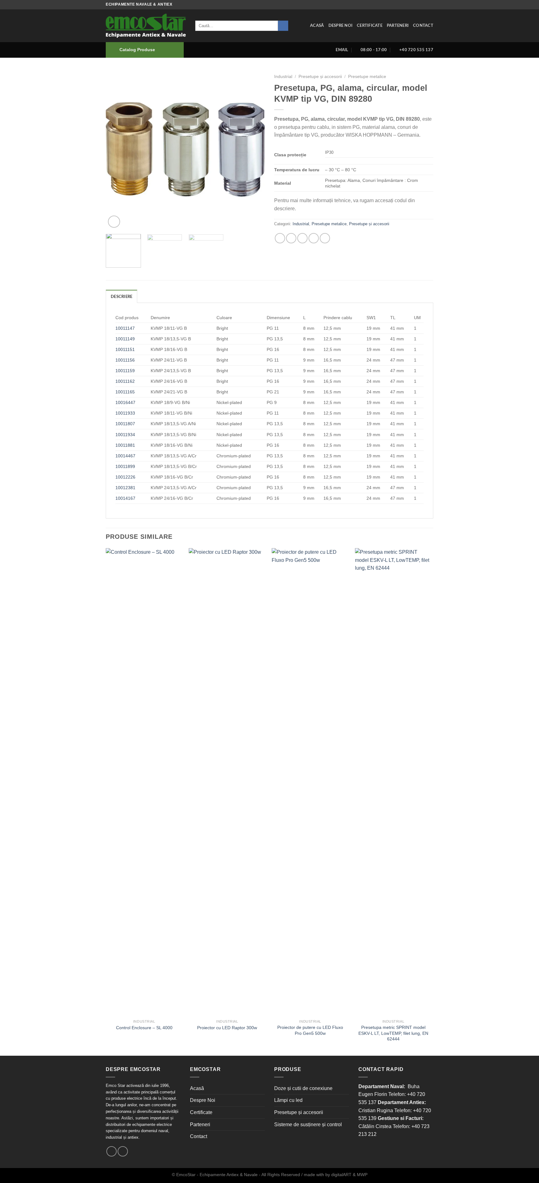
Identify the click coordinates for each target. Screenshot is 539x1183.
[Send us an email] (111, 1151)
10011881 (125, 445)
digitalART (341, 1174)
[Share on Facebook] (280, 238)
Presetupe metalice (367, 76)
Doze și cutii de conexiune (303, 1088)
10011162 (125, 381)
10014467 (125, 455)
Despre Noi (340, 25)
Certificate (369, 25)
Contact (423, 25)
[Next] (254, 150)
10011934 (125, 434)
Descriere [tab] (121, 297)
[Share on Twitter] (291, 238)
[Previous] (116, 150)
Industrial (283, 76)
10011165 (125, 391)
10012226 (125, 477)
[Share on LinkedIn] (325, 238)
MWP (362, 1174)
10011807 (125, 423)
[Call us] (123, 1151)
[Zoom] (114, 222)
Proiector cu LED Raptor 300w (227, 1027)
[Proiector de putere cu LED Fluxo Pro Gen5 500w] (310, 782)
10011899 (125, 466)
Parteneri (398, 25)
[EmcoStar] (146, 26)
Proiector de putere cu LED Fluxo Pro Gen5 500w (310, 1030)
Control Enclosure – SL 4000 (144, 1027)
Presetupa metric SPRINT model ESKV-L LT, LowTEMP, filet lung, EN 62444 (393, 1033)
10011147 (125, 328)
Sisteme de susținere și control (308, 1124)
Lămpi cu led (288, 1100)
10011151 (125, 349)
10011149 (125, 338)
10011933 (125, 413)
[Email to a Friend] (302, 238)
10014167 (125, 498)
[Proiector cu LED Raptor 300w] (227, 782)
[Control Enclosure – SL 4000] (144, 782)
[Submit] (283, 26)
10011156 (125, 360)
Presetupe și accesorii (320, 76)
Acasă (317, 25)
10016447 (125, 402)
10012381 (125, 487)
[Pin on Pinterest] (313, 238)
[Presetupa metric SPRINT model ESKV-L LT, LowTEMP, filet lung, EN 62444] (393, 782)
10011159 (125, 370)
